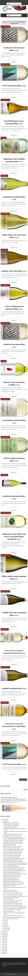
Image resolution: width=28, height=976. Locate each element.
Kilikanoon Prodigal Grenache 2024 (11, 876)
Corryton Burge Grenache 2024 (10, 825)
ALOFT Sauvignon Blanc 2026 (14, 85)
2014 (3, 949)
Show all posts (14, 23)
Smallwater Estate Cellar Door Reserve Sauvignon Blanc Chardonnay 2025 (14, 536)
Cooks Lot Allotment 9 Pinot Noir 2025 (12, 894)
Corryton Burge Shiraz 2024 (10, 827)
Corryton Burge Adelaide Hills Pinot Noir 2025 (14, 838)
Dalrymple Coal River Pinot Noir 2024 (12, 835)
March (5, 926)
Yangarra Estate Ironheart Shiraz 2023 (12, 846)
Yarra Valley (4, 249)
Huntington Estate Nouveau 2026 (11, 824)
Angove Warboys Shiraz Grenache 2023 (12, 852)
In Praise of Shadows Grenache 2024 (12, 855)
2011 (3, 953)
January (5, 930)
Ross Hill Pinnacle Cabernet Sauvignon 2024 (14, 917)
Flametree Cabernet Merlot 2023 (11, 891)
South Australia (5, 743)
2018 (3, 942)
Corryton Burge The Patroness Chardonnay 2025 (15, 863)
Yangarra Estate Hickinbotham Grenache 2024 (14, 873)
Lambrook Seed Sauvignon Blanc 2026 (12, 900)
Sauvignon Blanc (5, 26)
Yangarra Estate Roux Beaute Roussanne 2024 (14, 870)
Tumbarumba (4, 175)
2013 (3, 950)
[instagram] (10, 1)
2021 (3, 937)
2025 (3, 931)
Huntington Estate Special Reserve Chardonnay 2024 (14, 829)
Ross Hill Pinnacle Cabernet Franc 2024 (12, 915)
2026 (3, 819)
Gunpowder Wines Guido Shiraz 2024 (12, 881)
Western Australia (5, 513)
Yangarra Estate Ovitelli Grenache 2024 (12, 884)
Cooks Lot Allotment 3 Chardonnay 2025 (13, 893)
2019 (3, 941)
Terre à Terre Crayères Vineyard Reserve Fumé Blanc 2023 (14, 726)
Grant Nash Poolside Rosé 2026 (9, 797)
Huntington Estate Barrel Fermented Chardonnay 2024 (15, 832)
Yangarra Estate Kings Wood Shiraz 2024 (13, 860)
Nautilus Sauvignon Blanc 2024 (14, 688)
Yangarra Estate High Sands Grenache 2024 (13, 882)
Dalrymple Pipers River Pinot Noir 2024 (12, 834)
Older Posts (23, 779)
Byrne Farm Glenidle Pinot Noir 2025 (12, 910)
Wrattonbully (4, 629)
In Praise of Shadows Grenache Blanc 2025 (13, 849)
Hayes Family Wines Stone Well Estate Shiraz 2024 (14, 913)
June (4, 922)
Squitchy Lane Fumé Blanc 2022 (14, 271)
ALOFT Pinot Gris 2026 (8, 899)
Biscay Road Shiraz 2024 (9, 885)
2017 (3, 944)
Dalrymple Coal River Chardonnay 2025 (12, 843)
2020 (3, 939)
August (5, 821)
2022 (3, 936)
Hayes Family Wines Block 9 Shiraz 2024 (12, 905)
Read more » (14, 61)
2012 (3, 952)
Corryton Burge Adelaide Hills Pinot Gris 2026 (14, 867)
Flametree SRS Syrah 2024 (9, 890)
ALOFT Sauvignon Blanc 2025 (14, 764)
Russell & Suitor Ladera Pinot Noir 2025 (12, 837)
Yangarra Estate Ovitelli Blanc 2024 (11, 872)
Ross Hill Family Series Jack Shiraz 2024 (12, 861)
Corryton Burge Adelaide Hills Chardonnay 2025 (14, 864)
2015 (3, 947)
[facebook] (17, 1)
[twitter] (13, 1)
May (4, 923)
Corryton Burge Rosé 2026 (9, 844)
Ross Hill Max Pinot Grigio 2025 (10, 866)
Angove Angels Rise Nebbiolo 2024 (11, 879)
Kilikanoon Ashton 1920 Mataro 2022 (12, 854)
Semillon (3, 137)
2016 (3, 945)
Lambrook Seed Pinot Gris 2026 (10, 897)
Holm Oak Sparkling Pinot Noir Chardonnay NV (14, 908)
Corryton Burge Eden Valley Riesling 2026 (13, 869)
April (4, 925)
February (5, 928)
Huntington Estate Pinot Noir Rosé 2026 (13, 840)
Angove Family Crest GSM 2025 (10, 822)
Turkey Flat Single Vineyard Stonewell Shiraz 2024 (15, 896)
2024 (3, 933)
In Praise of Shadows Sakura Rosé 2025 (12, 851)
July (4, 920)
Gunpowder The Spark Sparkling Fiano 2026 (13, 858)
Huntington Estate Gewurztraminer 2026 (13, 841)
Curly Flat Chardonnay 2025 (10, 878)
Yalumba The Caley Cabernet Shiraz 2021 (13, 903)
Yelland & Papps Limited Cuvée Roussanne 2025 (14, 906)
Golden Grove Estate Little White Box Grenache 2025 (14, 888)
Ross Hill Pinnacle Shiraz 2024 (10, 918)
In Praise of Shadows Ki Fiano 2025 (11, 848)
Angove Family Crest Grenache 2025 (12, 875)
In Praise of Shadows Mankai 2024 (11, 857)
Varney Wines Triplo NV (8, 911)
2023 (3, 934)
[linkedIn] (15, 1)
